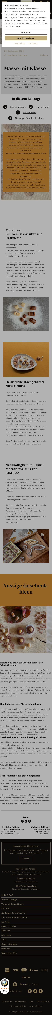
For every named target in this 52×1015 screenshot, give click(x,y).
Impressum (33, 43)
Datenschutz (19, 43)
